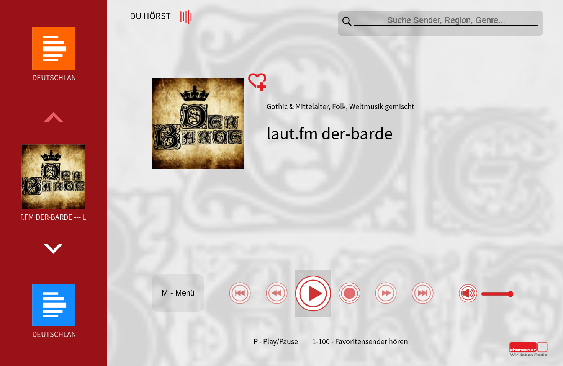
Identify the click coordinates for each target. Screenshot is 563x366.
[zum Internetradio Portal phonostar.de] (528, 354)
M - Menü (178, 293)
